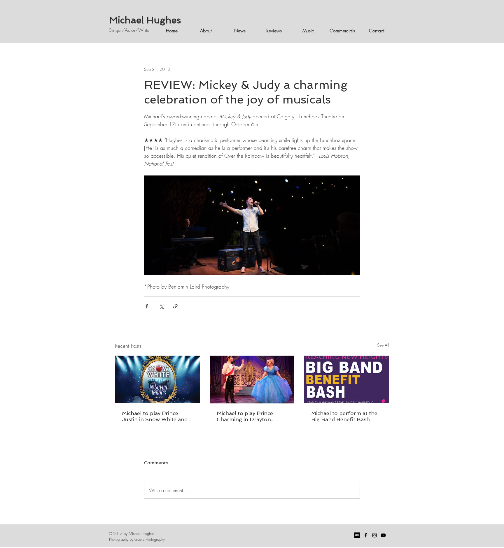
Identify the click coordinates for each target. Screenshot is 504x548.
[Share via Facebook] (147, 306)
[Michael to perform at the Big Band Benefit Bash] (346, 379)
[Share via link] (175, 306)
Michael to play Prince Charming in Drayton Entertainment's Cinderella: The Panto (251, 416)
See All (383, 345)
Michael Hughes (145, 20)
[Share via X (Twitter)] (161, 306)
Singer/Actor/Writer (130, 30)
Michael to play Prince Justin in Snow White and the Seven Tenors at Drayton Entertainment (155, 416)
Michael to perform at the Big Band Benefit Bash (344, 416)
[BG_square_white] (357, 535)
